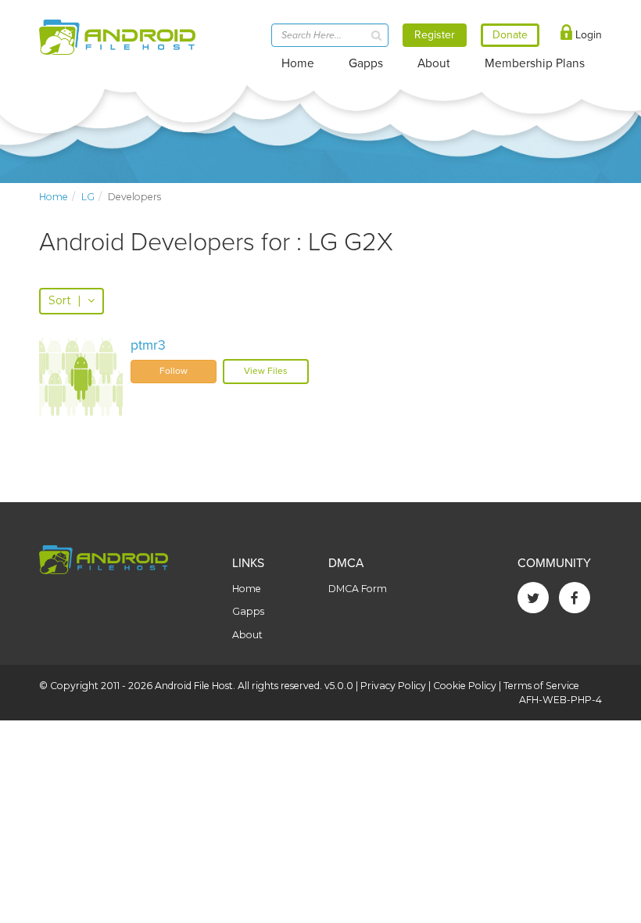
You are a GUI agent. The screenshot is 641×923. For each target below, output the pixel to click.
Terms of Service (541, 685)
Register (434, 34)
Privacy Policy (393, 685)
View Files (266, 370)
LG (88, 197)
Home (297, 63)
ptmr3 (148, 345)
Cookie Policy (464, 685)
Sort (64, 300)
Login (587, 34)
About (433, 63)
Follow (173, 370)
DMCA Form (357, 588)
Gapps (366, 63)
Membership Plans (535, 63)
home (53, 197)
